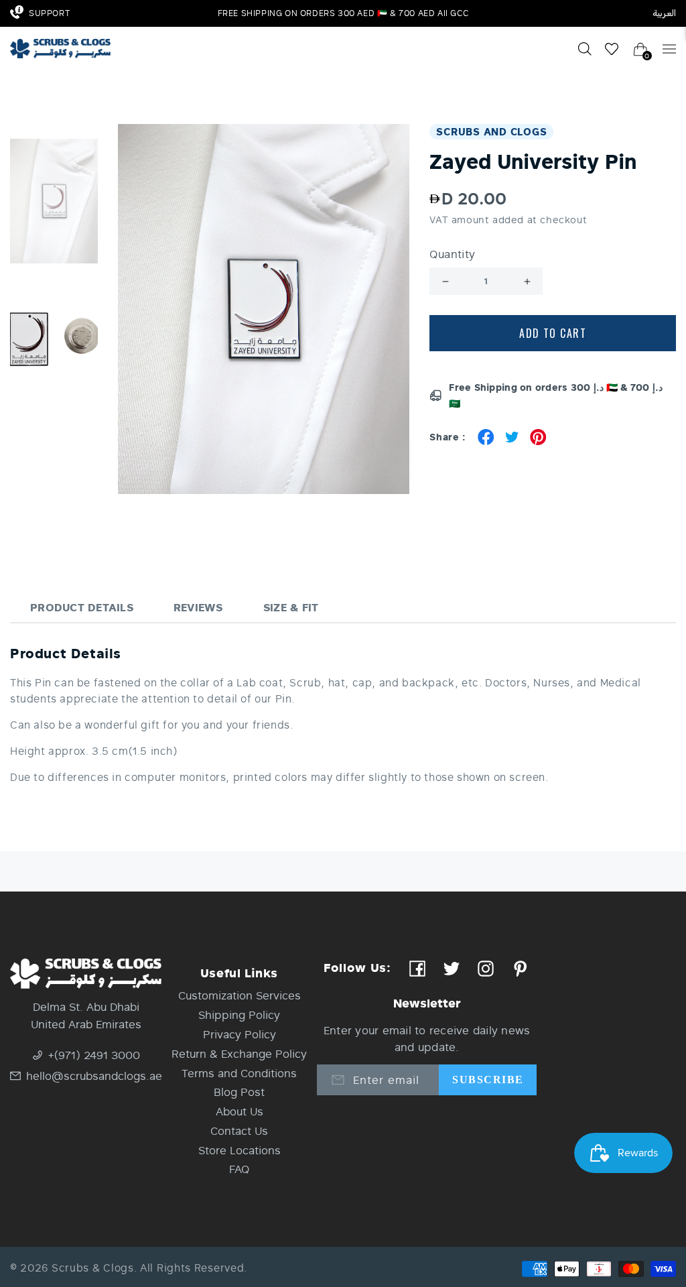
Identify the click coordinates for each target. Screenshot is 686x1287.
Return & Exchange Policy (239, 1053)
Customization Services (239, 995)
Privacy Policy (239, 1034)
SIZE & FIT (291, 607)
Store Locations (239, 1150)
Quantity (452, 254)
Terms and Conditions (239, 1072)
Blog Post (239, 1091)
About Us (239, 1111)
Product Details (81, 607)
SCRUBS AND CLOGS (491, 131)
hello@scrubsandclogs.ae (93, 1075)
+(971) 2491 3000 (94, 1054)
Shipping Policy (239, 1014)
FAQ (239, 1168)
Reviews (198, 607)
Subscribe (487, 1079)
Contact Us (239, 1130)
